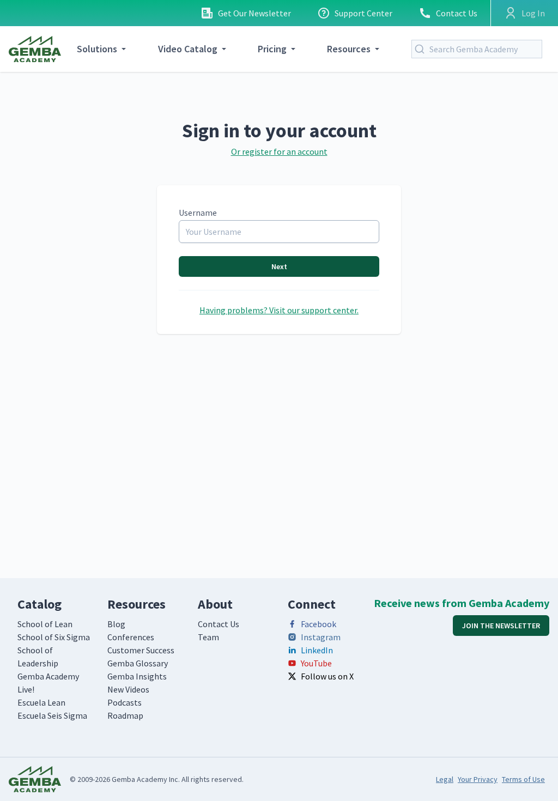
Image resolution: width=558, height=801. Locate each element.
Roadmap (125, 715)
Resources (349, 49)
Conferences (130, 637)
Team (208, 637)
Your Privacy (478, 779)
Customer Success (140, 650)
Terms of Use (523, 779)
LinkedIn (317, 650)
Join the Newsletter (501, 625)
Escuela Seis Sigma (52, 715)
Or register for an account (279, 151)
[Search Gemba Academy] (421, 49)
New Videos (128, 689)
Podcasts (124, 702)
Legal (444, 779)
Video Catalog (187, 49)
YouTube (316, 663)
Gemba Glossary (137, 663)
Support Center (363, 13)
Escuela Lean (41, 702)
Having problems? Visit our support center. (279, 310)
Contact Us (456, 13)
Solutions (97, 49)
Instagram (321, 637)
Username (198, 212)
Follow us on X (327, 676)
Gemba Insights (137, 676)
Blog (116, 623)
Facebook (318, 623)
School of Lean (44, 623)
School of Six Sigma (53, 637)
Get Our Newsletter (254, 13)
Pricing (272, 49)
